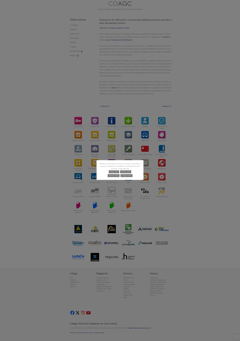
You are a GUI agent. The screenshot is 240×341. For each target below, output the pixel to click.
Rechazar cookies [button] (125, 172)
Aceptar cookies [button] (114, 172)
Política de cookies (113, 175)
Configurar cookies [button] (126, 175)
